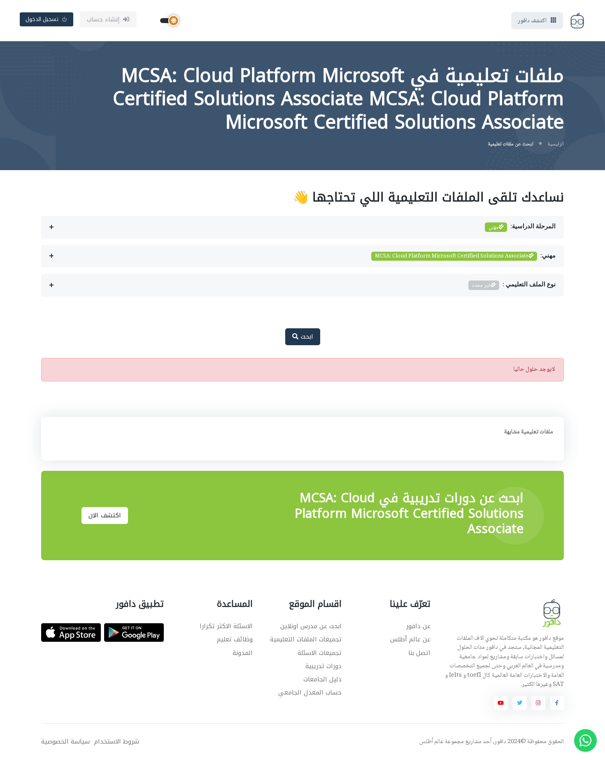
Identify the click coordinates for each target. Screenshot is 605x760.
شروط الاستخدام (116, 741)
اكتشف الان (104, 515)
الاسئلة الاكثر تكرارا (226, 626)
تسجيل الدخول (42, 19)
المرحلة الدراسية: (522, 227)
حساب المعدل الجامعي (310, 692)
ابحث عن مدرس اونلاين (311, 626)
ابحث (305, 336)
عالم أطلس (431, 742)
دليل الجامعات (322, 679)
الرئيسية (555, 144)
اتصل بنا (419, 653)
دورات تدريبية (323, 666)
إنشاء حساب (103, 19)
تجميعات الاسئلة (320, 653)
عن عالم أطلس (410, 639)
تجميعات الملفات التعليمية (306, 639)
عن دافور (418, 626)
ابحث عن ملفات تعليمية (510, 144)
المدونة (243, 653)
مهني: (465, 256)
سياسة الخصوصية (65, 741)
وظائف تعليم (235, 639)
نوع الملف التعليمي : (514, 285)
